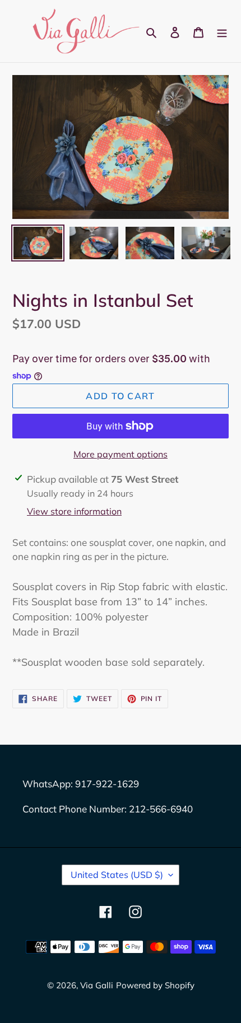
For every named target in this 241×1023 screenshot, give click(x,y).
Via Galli (96, 985)
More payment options (120, 454)
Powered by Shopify (155, 985)
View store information (74, 511)
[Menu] (222, 31)
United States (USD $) (117, 874)
